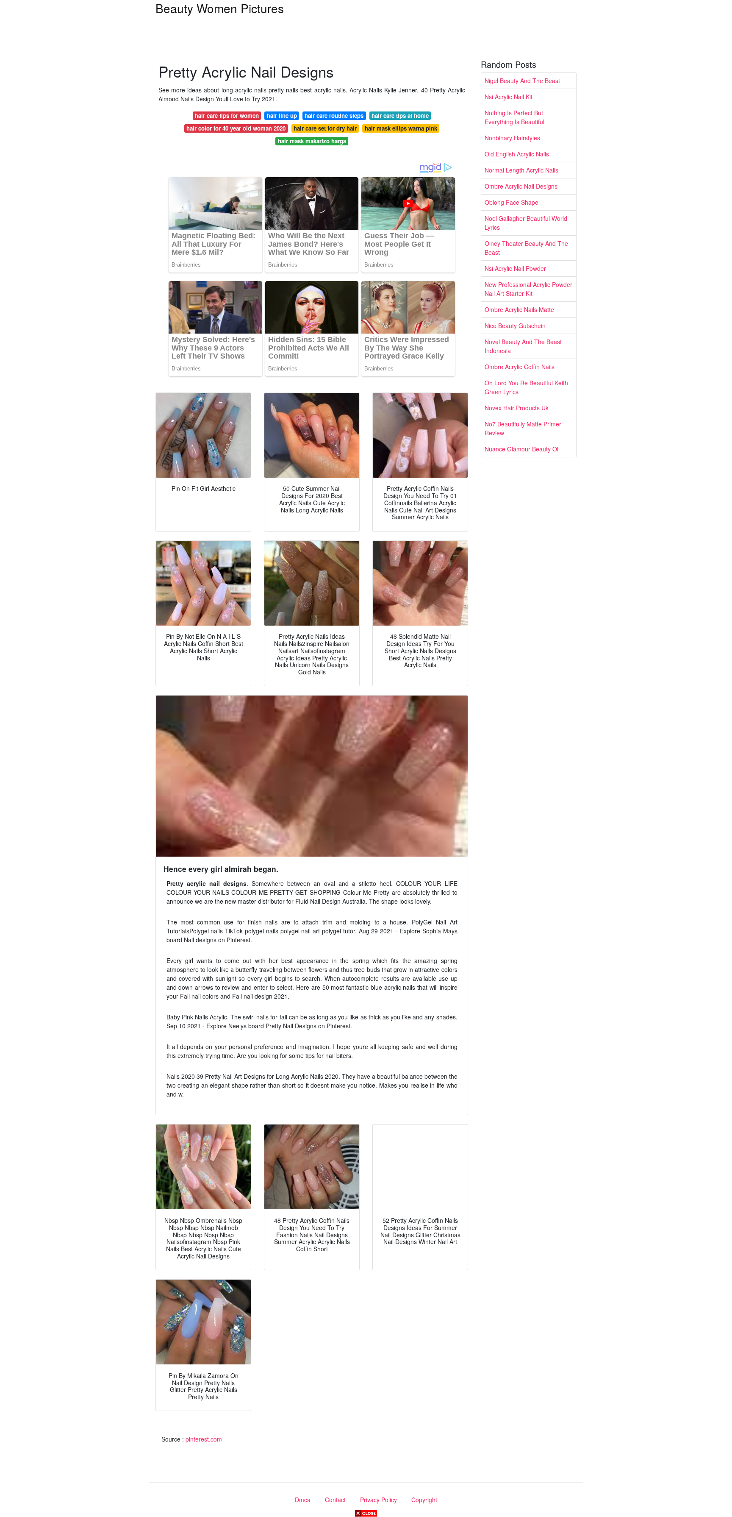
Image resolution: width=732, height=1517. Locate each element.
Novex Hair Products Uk (517, 408)
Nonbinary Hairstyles (512, 138)
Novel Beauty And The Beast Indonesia (523, 346)
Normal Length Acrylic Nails (521, 170)
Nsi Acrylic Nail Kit (508, 96)
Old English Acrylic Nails (517, 154)
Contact (335, 1499)
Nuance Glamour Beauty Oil (522, 449)
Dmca (303, 1499)
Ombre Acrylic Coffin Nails (520, 366)
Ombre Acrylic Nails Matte (519, 309)
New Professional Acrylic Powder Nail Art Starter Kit (528, 289)
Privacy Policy (378, 1499)
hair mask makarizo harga (312, 141)
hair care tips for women (227, 115)
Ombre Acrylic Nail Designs (521, 186)
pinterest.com (204, 1439)
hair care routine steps (334, 115)
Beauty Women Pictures (219, 8)
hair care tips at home (400, 115)
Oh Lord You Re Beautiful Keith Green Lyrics (526, 387)
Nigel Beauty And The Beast (522, 80)
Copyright (424, 1499)
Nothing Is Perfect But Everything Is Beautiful (514, 117)
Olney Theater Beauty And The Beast (526, 247)
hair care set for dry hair (325, 128)
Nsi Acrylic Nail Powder (515, 268)
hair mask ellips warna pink (401, 128)
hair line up (282, 115)
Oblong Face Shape (511, 202)
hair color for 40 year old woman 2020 (236, 128)
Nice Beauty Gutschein (515, 325)
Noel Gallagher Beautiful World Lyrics (526, 222)
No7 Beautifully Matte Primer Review (523, 428)
